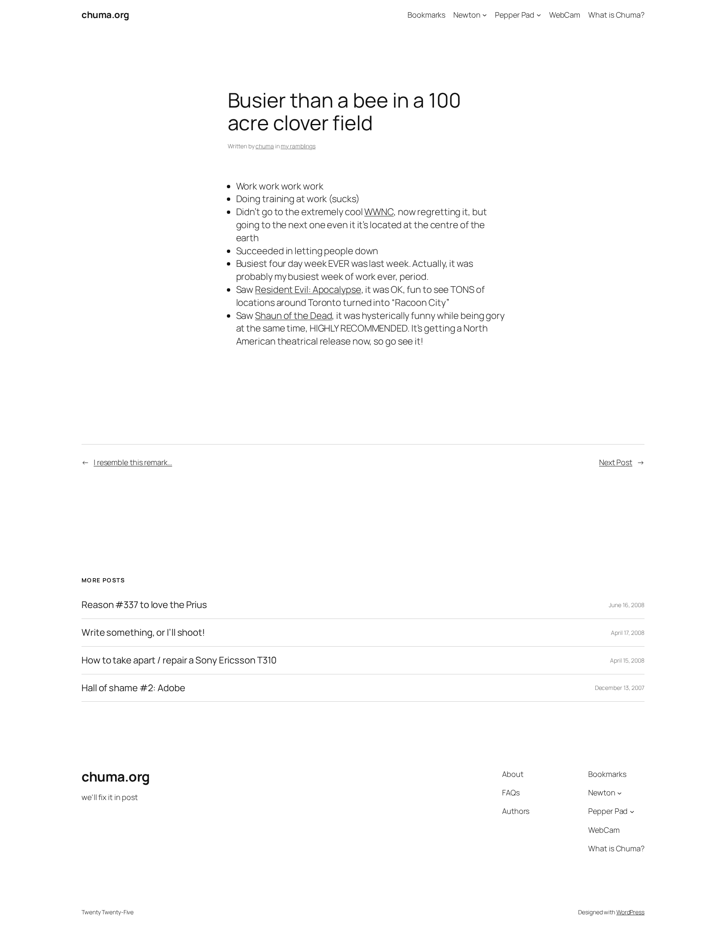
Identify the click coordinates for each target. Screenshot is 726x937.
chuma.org (105, 14)
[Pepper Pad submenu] (539, 15)
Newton (466, 15)
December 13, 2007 (619, 688)
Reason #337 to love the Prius (144, 605)
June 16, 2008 (626, 605)
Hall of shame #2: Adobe (133, 688)
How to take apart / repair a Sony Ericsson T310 (179, 660)
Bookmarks (426, 15)
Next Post (615, 462)
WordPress (630, 912)
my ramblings (298, 146)
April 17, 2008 (627, 633)
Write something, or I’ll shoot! (143, 632)
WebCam (564, 15)
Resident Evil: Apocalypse (308, 289)
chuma (264, 146)
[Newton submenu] (484, 15)
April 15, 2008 (627, 660)
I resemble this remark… (133, 462)
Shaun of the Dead (293, 315)
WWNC (379, 211)
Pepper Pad (514, 15)
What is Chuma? (616, 15)
